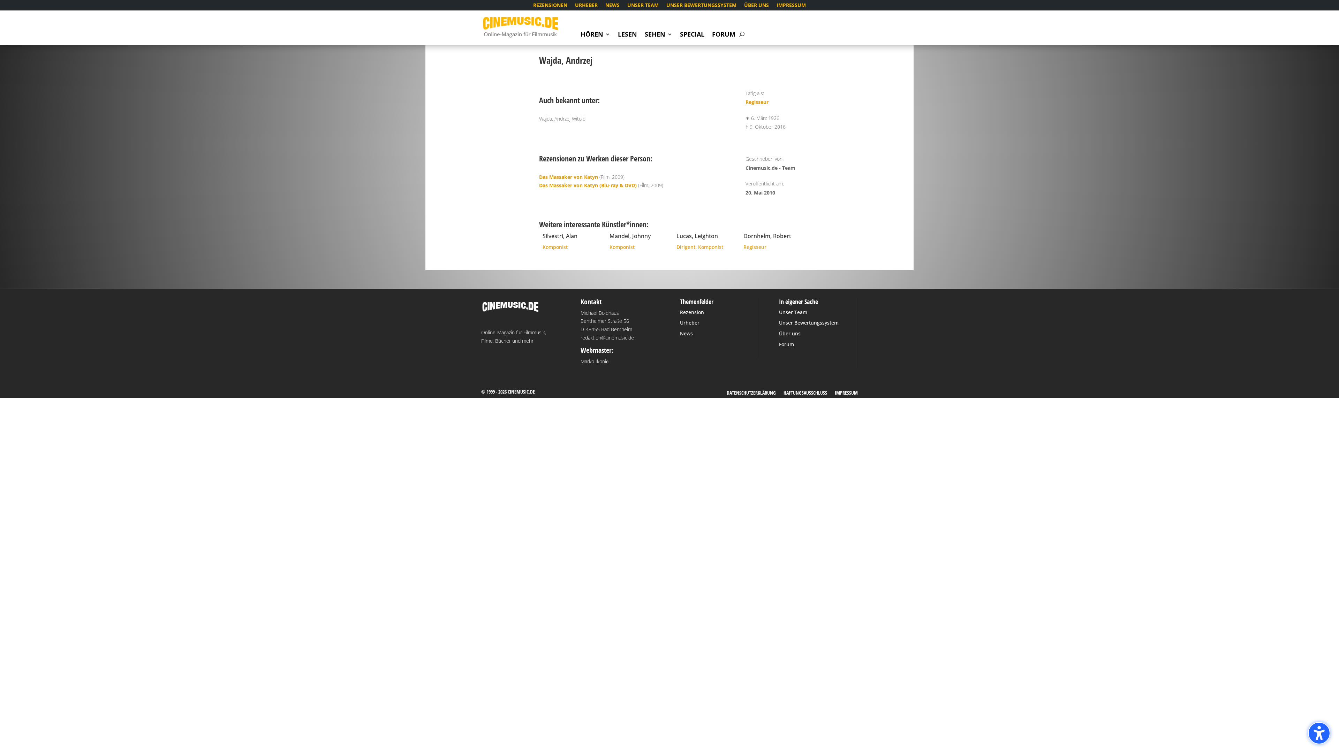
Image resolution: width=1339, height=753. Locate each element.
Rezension (692, 312)
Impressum (791, 5)
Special (692, 35)
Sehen (655, 35)
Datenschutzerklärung (751, 393)
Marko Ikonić (594, 361)
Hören (592, 35)
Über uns (756, 5)
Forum (723, 35)
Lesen (627, 35)
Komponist (555, 247)
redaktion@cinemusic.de (607, 337)
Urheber (586, 5)
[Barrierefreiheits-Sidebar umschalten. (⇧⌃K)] (1319, 733)
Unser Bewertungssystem (701, 5)
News (612, 5)
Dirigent (685, 247)
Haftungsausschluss (805, 393)
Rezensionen (550, 5)
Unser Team (643, 5)
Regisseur (757, 102)
